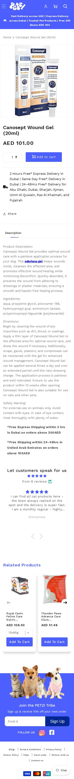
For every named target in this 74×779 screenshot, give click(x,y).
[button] (65, 6)
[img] (37, 476)
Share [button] (12, 213)
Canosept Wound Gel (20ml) (36, 37)
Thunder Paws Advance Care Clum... (51, 616)
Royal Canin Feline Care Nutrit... (14, 616)
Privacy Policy (53, 749)
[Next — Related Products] (65, 602)
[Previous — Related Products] (9, 602)
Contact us (37, 760)
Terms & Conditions (30, 749)
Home (7, 37)
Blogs (12, 749)
